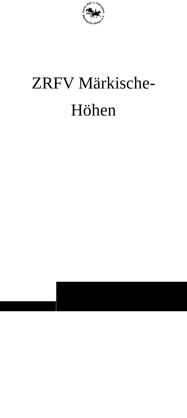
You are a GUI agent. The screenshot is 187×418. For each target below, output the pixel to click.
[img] (93, 169)
